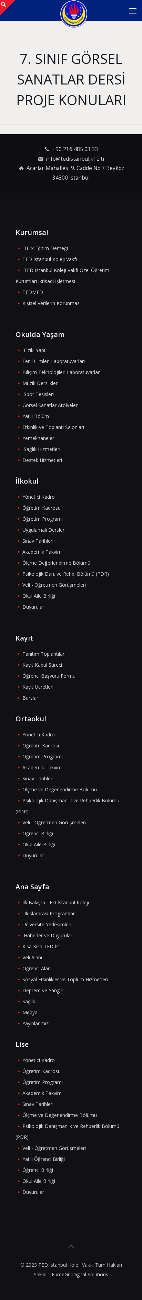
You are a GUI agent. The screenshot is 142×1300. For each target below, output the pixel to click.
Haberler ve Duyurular (48, 935)
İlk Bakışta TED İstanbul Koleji (55, 902)
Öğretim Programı (42, 519)
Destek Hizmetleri (42, 460)
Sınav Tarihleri (37, 541)
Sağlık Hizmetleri (42, 449)
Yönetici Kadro (38, 497)
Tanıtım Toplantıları (43, 654)
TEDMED (32, 292)
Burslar (30, 697)
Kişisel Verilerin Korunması (51, 303)
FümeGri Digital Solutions (80, 1274)
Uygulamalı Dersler (43, 530)
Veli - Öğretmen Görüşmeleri (54, 584)
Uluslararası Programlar (48, 913)
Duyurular (33, 606)
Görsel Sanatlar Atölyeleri (50, 405)
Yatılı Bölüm (35, 416)
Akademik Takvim (42, 552)
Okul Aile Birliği (38, 595)
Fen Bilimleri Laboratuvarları (53, 361)
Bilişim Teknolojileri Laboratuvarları (61, 372)
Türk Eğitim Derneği (46, 248)
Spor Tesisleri (39, 394)
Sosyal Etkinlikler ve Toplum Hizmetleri (65, 979)
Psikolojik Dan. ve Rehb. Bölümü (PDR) (65, 573)
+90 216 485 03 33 (75, 149)
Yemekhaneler (38, 438)
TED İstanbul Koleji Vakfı (49, 259)
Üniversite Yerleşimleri (46, 924)
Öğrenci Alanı (37, 968)
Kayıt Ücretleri (37, 686)
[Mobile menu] (133, 10)
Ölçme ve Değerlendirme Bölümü (59, 789)
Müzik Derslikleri (40, 383)
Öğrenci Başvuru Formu (48, 675)
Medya (30, 1012)
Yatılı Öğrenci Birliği (43, 1159)
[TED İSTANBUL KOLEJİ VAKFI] (73, 10)
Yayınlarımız (35, 1023)
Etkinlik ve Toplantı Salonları (53, 427)
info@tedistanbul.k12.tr (75, 158)
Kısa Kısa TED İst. (41, 946)
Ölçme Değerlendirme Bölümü (56, 562)
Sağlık (28, 1001)
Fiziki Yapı (34, 350)
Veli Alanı (32, 957)
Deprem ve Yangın (42, 990)
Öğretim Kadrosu (41, 508)
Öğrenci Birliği (37, 833)
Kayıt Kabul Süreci (42, 665)
